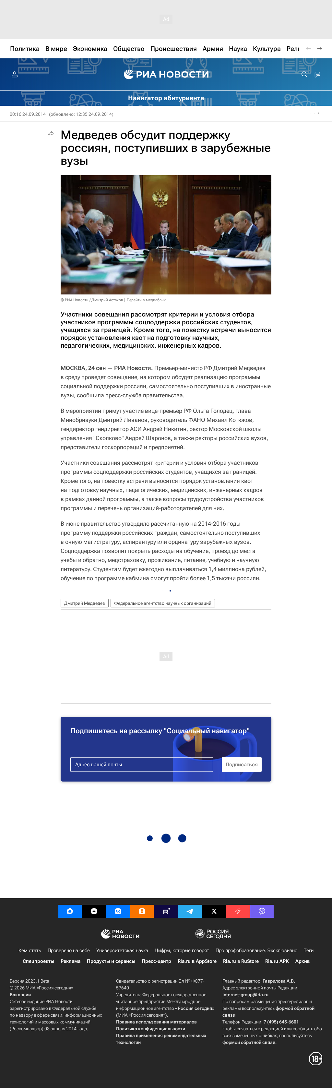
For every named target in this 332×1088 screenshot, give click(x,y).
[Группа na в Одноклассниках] (142, 911)
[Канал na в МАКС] (70, 911)
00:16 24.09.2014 (28, 114)
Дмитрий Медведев (84, 603)
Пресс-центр (156, 961)
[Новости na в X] (214, 911)
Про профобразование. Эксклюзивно (256, 950)
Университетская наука (122, 950)
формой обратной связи (248, 1042)
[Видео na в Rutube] (166, 911)
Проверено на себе (69, 950)
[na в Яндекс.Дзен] (94, 911)
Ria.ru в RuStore (241, 961)
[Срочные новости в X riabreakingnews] (238, 911)
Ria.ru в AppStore (197, 961)
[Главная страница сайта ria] (166, 74)
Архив (302, 961)
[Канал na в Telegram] (190, 911)
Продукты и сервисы (111, 961)
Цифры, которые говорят (182, 950)
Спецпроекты (38, 961)
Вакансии (20, 994)
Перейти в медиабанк (146, 300)
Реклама (70, 961)
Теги (309, 950)
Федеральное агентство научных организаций (162, 603)
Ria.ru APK (277, 961)
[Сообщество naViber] (262, 911)
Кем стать (29, 950)
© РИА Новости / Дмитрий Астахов (92, 300)
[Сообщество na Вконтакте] (118, 911)
